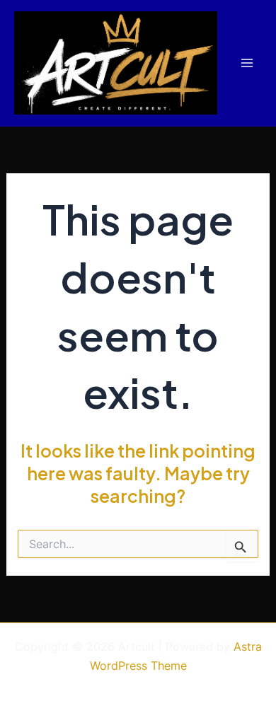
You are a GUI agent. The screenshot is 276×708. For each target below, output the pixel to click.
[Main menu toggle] (246, 63)
